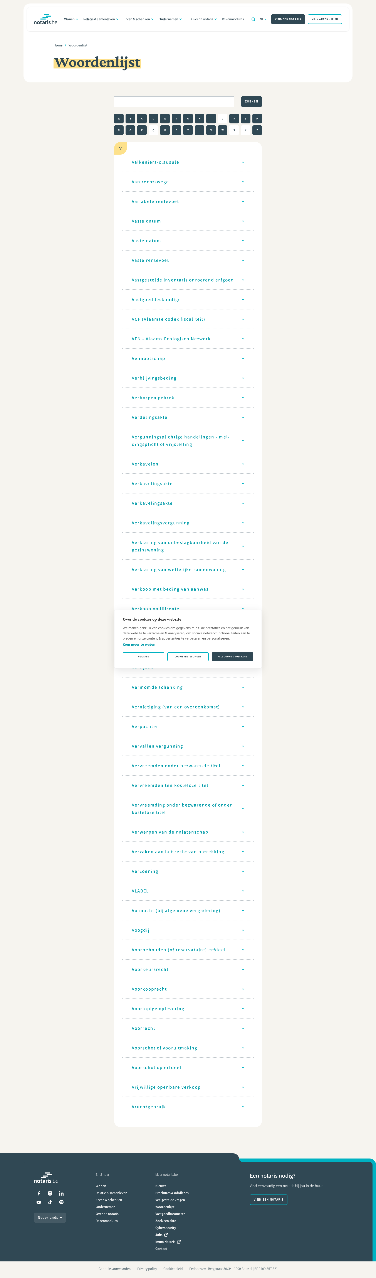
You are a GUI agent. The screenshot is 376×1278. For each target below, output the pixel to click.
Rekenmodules (233, 19)
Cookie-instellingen (188, 656)
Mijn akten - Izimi (325, 19)
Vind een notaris (288, 19)
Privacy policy (147, 1269)
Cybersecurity (165, 1228)
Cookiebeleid (173, 1269)
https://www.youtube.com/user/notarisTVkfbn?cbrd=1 (38, 1202)
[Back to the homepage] (45, 19)
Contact (161, 1249)
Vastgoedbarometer (170, 1214)
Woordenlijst (165, 1207)
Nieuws (160, 1186)
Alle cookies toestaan (232, 656)
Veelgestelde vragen (170, 1200)
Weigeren (143, 656)
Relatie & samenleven (99, 19)
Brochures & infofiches (172, 1193)
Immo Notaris (165, 1242)
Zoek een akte (165, 1221)
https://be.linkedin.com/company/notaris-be (61, 1193)
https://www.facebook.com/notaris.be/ (38, 1193)
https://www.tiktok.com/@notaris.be (50, 1202)
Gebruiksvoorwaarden (115, 1269)
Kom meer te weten (139, 644)
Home (58, 45)
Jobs (159, 1235)
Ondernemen (168, 19)
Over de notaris (202, 19)
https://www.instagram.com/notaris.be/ (50, 1193)
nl (262, 19)
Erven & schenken (137, 19)
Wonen (69, 19)
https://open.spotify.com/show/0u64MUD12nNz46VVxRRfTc (61, 1202)
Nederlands (48, 1217)
